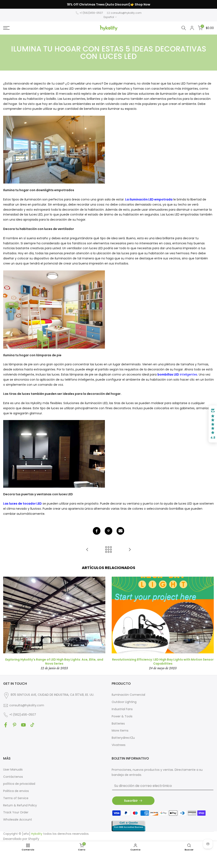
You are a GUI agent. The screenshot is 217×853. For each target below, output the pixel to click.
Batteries (118, 723)
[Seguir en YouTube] (23, 725)
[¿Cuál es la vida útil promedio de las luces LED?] (129, 549)
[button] (213, 424)
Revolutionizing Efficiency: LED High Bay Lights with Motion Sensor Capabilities (163, 661)
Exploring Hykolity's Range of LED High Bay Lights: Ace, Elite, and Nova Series (54, 661)
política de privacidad (19, 784)
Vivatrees (118, 745)
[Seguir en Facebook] (5, 725)
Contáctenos (13, 777)
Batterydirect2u (123, 738)
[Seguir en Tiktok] (32, 725)
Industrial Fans (122, 709)
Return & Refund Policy (20, 805)
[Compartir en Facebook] (96, 531)
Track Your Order (15, 812)
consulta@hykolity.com (126, 13)
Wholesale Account (17, 819)
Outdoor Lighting (124, 702)
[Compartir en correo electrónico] (120, 531)
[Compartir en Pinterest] (108, 531)
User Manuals (13, 769)
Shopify (33, 839)
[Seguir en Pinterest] (14, 725)
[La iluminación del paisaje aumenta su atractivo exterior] (87, 549)
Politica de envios (16, 791)
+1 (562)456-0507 (91, 13)
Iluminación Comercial (128, 695)
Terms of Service (15, 798)
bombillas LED (168, 374)
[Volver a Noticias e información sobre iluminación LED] (108, 549)
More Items (120, 730)
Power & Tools (122, 716)
